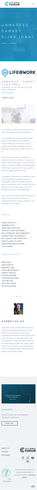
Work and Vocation (11, 228)
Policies (5, 452)
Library (13, 43)
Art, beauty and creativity (15, 238)
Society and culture (11, 241)
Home (4, 43)
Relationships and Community (16, 233)
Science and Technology (13, 236)
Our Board (6, 455)
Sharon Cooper (9, 275)
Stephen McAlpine (10, 278)
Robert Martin (9, 273)
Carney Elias (13, 321)
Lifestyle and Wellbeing (13, 231)
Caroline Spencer (10, 270)
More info (10, 423)
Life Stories (7, 246)
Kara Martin (7, 265)
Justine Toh (7, 281)
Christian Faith (9, 223)
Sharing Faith (8, 225)
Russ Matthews (9, 283)
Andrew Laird (8, 268)
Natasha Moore (9, 286)
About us (5, 448)
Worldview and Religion (13, 244)
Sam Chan (6, 262)
